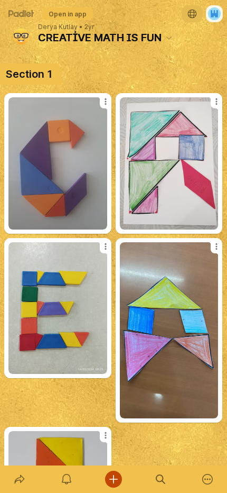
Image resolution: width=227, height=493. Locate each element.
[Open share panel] (19, 479)
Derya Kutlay (58, 27)
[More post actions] (98, 106)
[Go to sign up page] (214, 13)
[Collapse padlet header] (169, 37)
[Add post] (113, 479)
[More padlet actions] (208, 479)
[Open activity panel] (66, 479)
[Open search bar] (161, 479)
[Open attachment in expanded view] (57, 163)
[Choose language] (192, 13)
